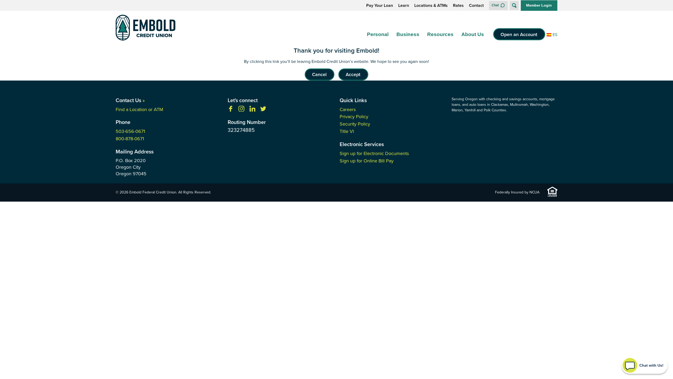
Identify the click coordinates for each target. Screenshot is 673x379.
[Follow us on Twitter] (263, 110)
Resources (440, 34)
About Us (472, 34)
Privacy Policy (354, 116)
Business (407, 34)
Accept (353, 74)
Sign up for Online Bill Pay (367, 160)
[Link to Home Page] (145, 28)
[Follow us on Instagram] (241, 110)
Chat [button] (495, 5)
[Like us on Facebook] (230, 110)
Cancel (319, 74)
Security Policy (355, 124)
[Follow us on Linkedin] (252, 110)
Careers (348, 109)
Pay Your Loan (379, 5)
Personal (378, 34)
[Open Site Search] (514, 5)
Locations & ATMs (431, 5)
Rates (458, 5)
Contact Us (130, 100)
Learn (403, 5)
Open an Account (519, 34)
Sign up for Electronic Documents (374, 153)
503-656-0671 (130, 131)
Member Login (539, 5)
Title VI (347, 131)
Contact (476, 5)
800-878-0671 (130, 138)
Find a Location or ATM (139, 109)
